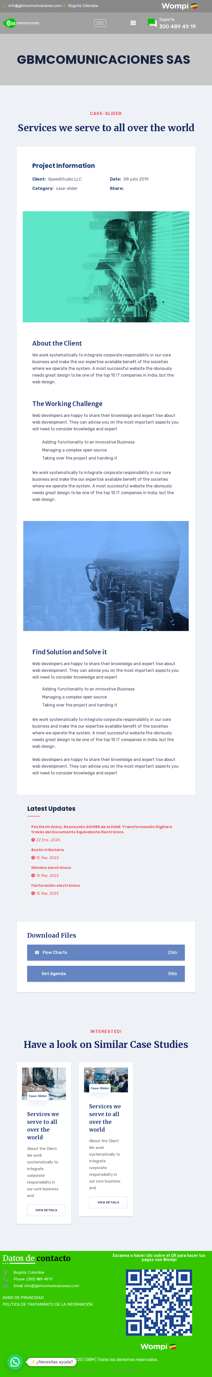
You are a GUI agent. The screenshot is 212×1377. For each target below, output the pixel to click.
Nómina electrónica (51, 867)
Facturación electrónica (55, 885)
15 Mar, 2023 (47, 857)
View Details (46, 1210)
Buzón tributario (47, 849)
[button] (15, 1362)
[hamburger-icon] (100, 23)
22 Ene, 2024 (47, 840)
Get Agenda (109, 973)
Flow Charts (109, 952)
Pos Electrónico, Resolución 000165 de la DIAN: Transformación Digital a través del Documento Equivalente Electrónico (101, 829)
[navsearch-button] (117, 22)
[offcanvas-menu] (133, 23)
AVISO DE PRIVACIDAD (23, 1297)
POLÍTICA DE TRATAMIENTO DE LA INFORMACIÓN (48, 1304)
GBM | (91, 1359)
